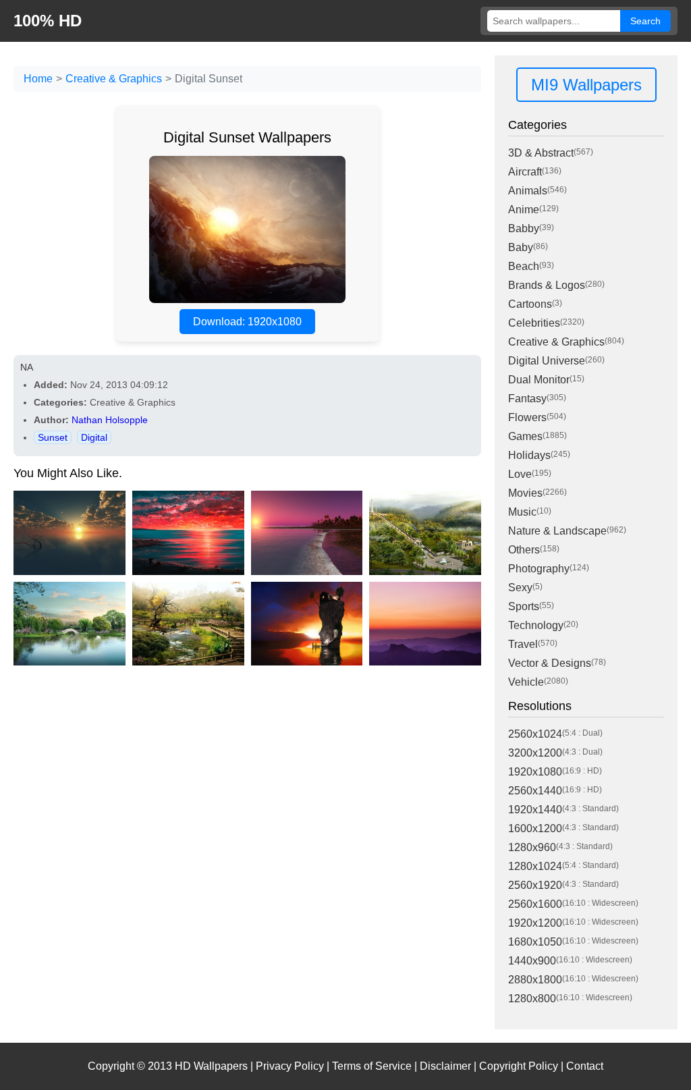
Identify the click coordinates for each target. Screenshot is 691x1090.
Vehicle (526, 682)
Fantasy (527, 398)
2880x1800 (535, 979)
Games (525, 436)
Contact (584, 1066)
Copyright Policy (518, 1066)
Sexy (520, 587)
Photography (539, 568)
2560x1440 (535, 790)
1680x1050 (535, 942)
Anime (523, 209)
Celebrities (534, 323)
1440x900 (532, 960)
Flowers (527, 417)
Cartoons (530, 304)
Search (645, 21)
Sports (523, 606)
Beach (523, 266)
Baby (520, 247)
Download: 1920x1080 (247, 321)
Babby (523, 228)
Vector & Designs (549, 663)
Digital (94, 437)
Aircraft (525, 172)
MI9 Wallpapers (586, 85)
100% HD (47, 20)
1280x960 (532, 847)
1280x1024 (535, 866)
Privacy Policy (290, 1066)
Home (38, 78)
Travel (523, 644)
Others (524, 549)
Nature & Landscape (557, 531)
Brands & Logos (546, 285)
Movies (525, 493)
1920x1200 (535, 923)
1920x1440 (535, 809)
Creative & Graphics (113, 78)
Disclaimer (445, 1066)
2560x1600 (535, 904)
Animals (527, 190)
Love (520, 474)
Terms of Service (372, 1066)
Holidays (529, 455)
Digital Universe (546, 360)
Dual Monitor (539, 379)
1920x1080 (535, 772)
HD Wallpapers (211, 1066)
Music (522, 512)
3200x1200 (535, 753)
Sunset (52, 437)
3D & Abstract (541, 153)
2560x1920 (535, 885)
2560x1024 (535, 734)
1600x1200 (535, 828)
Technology (535, 625)
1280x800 (532, 998)
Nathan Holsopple (110, 419)
